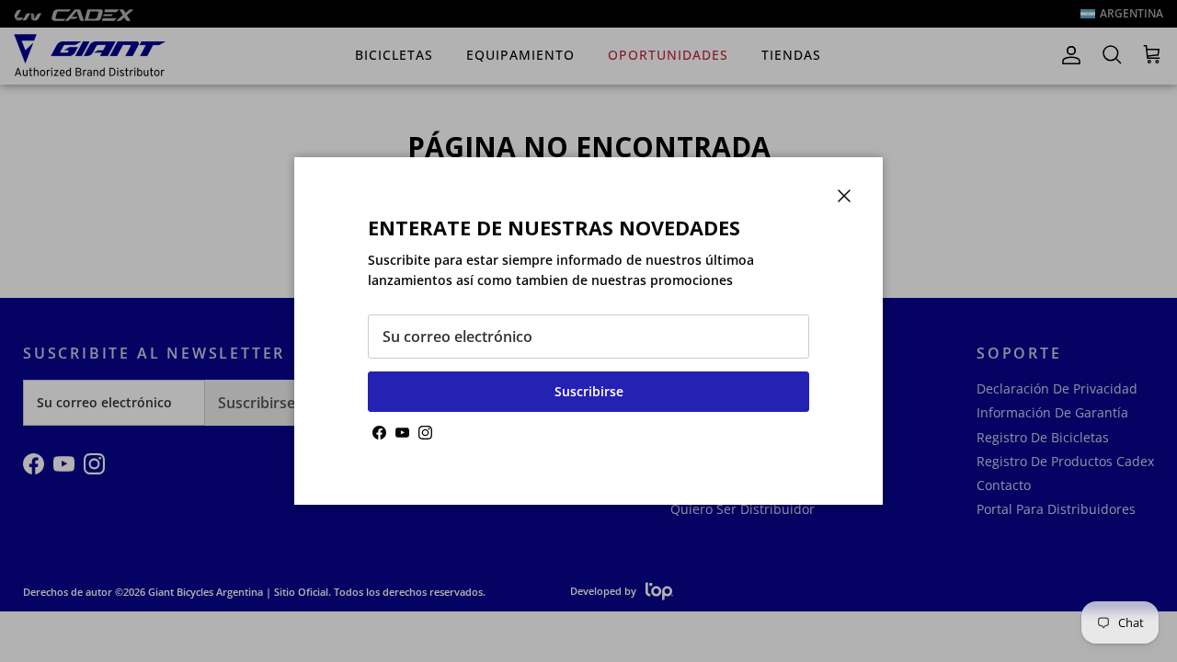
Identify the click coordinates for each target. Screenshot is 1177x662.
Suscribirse (588, 391)
